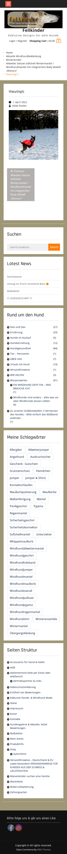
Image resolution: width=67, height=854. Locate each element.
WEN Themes (44, 849)
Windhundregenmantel (25, 612)
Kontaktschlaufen (21, 485)
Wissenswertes (18, 380)
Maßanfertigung (20, 499)
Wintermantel (19, 626)
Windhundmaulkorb (23, 584)
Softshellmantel (20, 534)
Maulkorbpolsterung (23, 492)
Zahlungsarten (18, 792)
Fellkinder (33, 30)
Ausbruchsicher (40, 457)
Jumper (14, 478)
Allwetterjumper (38, 450)
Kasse (13, 713)
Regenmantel (18, 513)
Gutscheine (19, 753)
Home (9, 52)
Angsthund (17, 457)
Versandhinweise (20, 369)
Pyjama (38, 506)
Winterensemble (46, 619)
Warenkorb (16, 781)
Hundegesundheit (20, 348)
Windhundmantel (21, 577)
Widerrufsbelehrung (22, 786)
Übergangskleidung (22, 633)
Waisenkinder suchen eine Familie (30, 776)
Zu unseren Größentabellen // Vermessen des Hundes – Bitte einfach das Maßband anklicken (34, 414)
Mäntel (41, 499)
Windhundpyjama (21, 605)
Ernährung (16, 332)
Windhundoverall (21, 591)
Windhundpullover (22, 598)
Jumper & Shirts (35, 478)
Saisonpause (14, 276)
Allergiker (16, 450)
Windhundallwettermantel (27, 548)
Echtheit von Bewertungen (25, 692)
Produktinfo (17, 744)
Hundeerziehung (20, 343)
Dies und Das (17, 327)
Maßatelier (13, 291)
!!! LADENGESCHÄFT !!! (19, 298)
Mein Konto (16, 738)
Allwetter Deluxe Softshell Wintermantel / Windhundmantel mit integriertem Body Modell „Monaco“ (33, 67)
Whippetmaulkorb (21, 541)
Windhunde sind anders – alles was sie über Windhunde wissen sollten (35, 399)
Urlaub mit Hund (20, 364)
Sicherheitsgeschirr (22, 520)
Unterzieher (44, 534)
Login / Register (18, 40)
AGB (12, 667)
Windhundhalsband (22, 562)
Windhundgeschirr (22, 555)
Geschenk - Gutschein (24, 464)
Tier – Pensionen (19, 353)
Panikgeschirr (18, 506)
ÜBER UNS (16, 359)
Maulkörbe (50, 492)
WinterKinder (13, 59)
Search (54, 247)
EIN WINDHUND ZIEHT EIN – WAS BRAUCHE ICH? (32, 386)
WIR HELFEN (17, 375)
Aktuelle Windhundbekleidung (23, 56)
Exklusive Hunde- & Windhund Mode (31, 697)
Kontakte (15, 719)
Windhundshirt (19, 619)
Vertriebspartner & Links (27, 680)
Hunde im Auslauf (20, 337)
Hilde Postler (19, 105)
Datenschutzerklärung (23, 687)
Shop (13, 749)
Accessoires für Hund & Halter (27, 662)
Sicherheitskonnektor (24, 527)
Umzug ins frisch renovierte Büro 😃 (28, 283)
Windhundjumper (21, 570)
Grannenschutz (20, 471)
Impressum (16, 708)
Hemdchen (43, 471)
